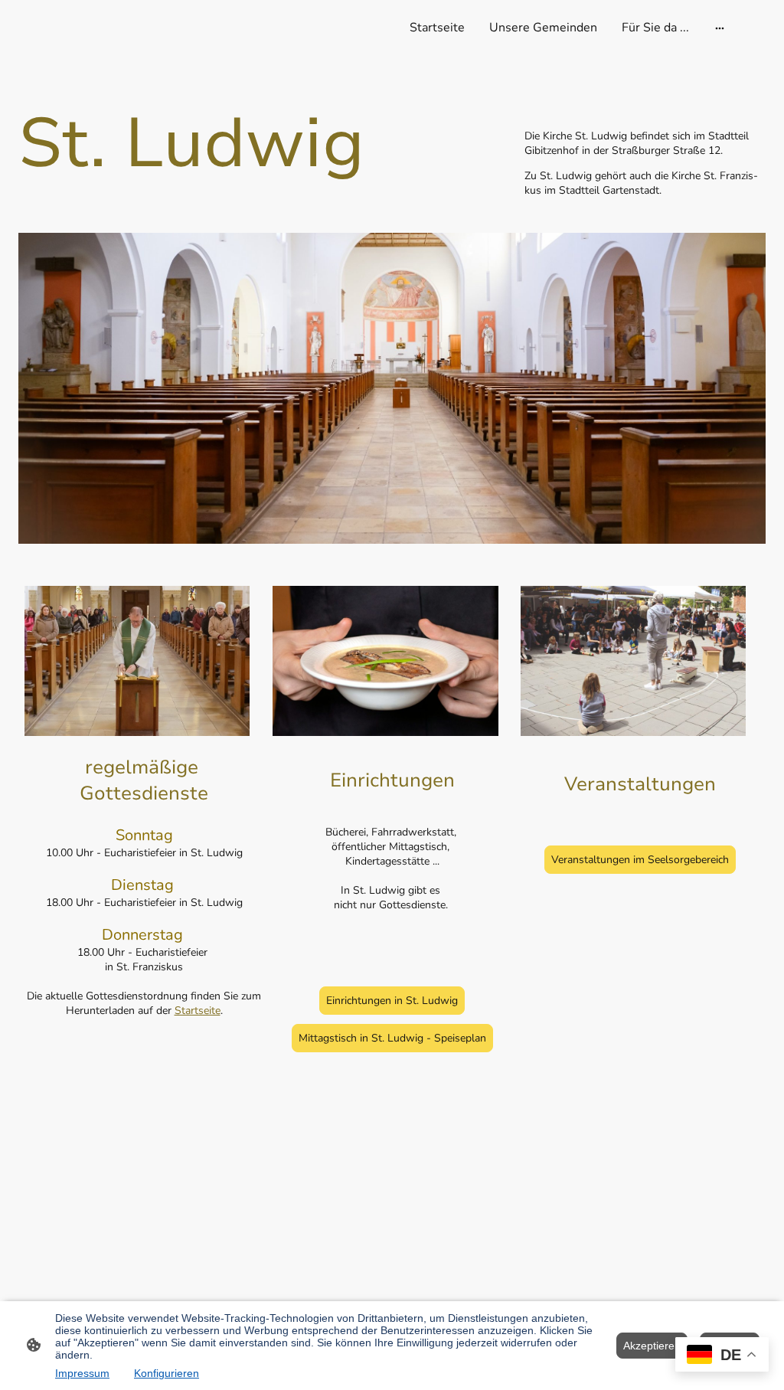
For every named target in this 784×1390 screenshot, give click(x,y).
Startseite (197, 1010)
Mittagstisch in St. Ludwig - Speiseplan (392, 1038)
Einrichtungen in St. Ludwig (392, 1000)
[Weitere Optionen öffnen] (719, 27)
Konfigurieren (166, 1373)
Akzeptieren (652, 1345)
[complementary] (722, 1356)
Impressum (82, 1373)
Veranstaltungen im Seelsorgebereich (640, 859)
